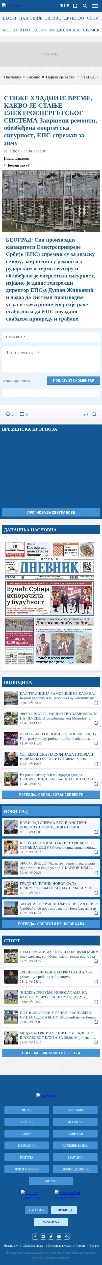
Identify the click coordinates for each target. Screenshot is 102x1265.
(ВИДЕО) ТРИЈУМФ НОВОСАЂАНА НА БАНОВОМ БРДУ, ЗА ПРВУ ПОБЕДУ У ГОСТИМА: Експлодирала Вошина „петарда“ (51, 997)
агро (25, 29)
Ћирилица (64, 1210)
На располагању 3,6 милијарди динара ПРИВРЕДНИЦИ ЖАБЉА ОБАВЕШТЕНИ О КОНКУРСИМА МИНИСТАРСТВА (51, 779)
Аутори (80, 1245)
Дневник (22, 158)
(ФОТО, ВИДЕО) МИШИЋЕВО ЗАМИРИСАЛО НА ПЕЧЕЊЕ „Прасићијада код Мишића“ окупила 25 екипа (51, 718)
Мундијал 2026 (64, 29)
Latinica (36, 1210)
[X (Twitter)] (51, 1237)
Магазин (75, 1157)
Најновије (30, 18)
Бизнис (53, 18)
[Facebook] (35, 1237)
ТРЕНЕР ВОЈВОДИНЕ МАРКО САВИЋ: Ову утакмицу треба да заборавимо (51, 977)
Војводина (27, 1145)
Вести (9, 18)
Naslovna (51, 1222)
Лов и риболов (27, 1169)
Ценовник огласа (33, 1245)
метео (10, 29)
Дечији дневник (75, 1169)
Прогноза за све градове (51, 513)
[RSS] (67, 1237)
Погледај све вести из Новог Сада (51, 924)
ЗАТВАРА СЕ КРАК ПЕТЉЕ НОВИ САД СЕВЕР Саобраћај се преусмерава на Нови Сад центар (51, 908)
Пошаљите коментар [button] (73, 381)
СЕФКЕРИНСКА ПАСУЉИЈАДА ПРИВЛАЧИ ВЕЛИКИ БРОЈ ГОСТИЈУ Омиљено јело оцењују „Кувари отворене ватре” (51, 759)
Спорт (93, 18)
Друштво (74, 18)
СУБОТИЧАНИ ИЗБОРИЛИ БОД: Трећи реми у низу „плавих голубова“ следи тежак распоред (51, 956)
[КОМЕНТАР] (22, 414)
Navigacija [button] (95, 6)
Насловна (12, 76)
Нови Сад (75, 1134)
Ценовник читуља (59, 1245)
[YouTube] (59, 1237)
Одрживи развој (75, 1145)
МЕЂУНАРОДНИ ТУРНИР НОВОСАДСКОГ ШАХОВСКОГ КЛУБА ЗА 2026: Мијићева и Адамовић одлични (51, 1037)
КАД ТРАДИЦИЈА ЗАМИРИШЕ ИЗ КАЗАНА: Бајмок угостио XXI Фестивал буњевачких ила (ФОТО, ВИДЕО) (51, 698)
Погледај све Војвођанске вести (51, 795)
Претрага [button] (85, 6)
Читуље (51, 1181)
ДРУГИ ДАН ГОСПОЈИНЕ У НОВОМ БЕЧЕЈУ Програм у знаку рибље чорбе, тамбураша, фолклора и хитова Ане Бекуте (51, 738)
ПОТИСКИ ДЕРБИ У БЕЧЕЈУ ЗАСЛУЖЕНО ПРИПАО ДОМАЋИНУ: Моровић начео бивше (51, 1017)
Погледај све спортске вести (51, 1053)
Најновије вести (60, 76)
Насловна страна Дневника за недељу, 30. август (51, 602)
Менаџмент (10, 1245)
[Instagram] (43, 1237)
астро (39, 29)
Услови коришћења (16, 380)
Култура (26, 1157)
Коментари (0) (19, 165)
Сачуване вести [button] (75, 6)
